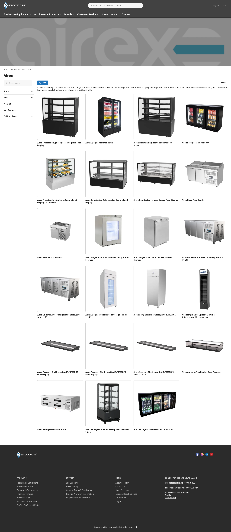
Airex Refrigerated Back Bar (195, 143)
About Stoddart (122, 483)
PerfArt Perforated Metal (28, 505)
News (105, 14)
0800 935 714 (192, 487)
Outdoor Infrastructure (27, 490)
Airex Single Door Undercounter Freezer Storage (153, 258)
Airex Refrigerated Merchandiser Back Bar (154, 429)
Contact (126, 14)
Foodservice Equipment (16, 14)
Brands (68, 14)
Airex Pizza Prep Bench (193, 200)
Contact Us (120, 486)
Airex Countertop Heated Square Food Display (156, 200)
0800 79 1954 (190, 482)
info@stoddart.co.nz (174, 483)
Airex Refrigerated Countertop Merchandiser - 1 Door (107, 430)
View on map (170, 497)
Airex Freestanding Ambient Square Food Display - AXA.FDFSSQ (57, 201)
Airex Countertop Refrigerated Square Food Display (106, 201)
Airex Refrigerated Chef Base (51, 429)
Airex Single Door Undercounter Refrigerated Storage (107, 258)
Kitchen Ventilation (25, 486)
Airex (30, 69)
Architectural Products (46, 14)
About (114, 14)
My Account (121, 497)
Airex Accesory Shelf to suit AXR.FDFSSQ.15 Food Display (154, 373)
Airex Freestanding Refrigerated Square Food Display (59, 144)
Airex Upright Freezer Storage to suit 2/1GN (155, 315)
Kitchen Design (23, 497)
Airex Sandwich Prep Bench (50, 257)
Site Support (71, 483)
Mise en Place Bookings (126, 494)
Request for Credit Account (78, 497)
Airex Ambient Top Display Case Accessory (202, 372)
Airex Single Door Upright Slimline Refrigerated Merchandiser (198, 316)
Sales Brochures (123, 490)
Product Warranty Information (80, 494)
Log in (216, 5)
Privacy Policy (72, 486)
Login (118, 501)
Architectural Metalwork (28, 501)
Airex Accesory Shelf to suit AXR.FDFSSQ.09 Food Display (57, 373)
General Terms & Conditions (79, 490)
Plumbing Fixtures (25, 494)
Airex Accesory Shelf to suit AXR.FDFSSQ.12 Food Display (105, 373)
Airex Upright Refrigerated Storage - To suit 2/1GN (106, 316)
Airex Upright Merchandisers (99, 143)
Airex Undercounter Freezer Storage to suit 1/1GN (203, 258)
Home (6, 69)
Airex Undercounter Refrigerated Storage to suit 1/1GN (58, 316)
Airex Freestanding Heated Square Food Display (153, 144)
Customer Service (86, 14)
